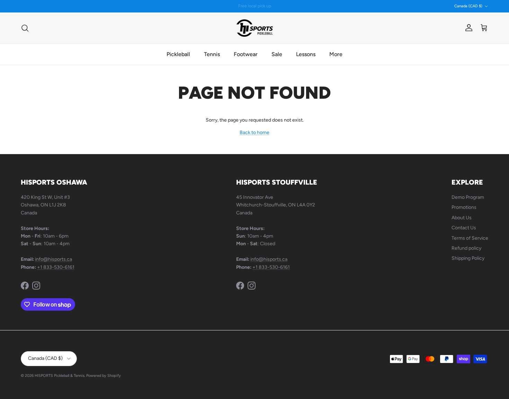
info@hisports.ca (53, 259)
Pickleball (178, 54)
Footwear (246, 54)
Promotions (464, 207)
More (335, 54)
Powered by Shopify (103, 375)
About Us (462, 218)
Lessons (305, 54)
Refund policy (466, 248)
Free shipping (236, 8)
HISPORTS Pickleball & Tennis (59, 375)
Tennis (212, 54)
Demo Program (468, 197)
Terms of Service (470, 238)
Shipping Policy (468, 258)
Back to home (254, 132)
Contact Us (464, 228)
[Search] (25, 28)
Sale (276, 54)
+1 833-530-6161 (55, 267)
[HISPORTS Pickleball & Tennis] (254, 28)
